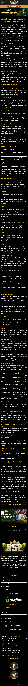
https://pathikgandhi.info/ (13, 636)
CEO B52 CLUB (11, 655)
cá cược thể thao (22, 222)
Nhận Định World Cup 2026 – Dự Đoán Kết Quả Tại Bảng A (14, 526)
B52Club (3, 556)
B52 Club (3, 24)
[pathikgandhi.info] (14, 2)
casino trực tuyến (13, 89)
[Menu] (2, 2)
